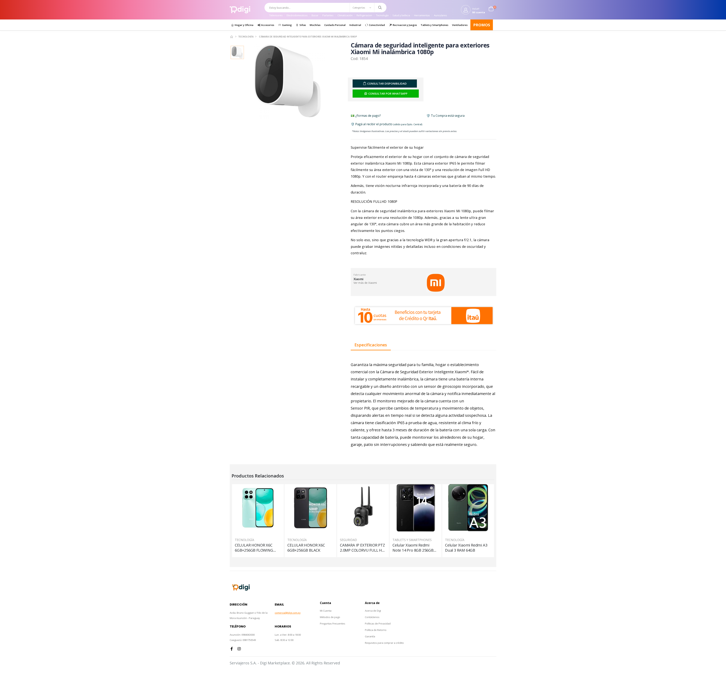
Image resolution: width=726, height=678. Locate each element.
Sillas (302, 25)
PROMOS (481, 24)
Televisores (276, 15)
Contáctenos (372, 617)
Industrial (355, 25)
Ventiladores (460, 25)
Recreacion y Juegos (404, 25)
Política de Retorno (375, 630)
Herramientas (422, 15)
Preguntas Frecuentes (332, 623)
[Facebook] (231, 649)
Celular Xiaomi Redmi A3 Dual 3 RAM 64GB (466, 548)
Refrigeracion (364, 15)
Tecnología (382, 15)
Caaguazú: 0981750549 (243, 640)
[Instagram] (239, 649)
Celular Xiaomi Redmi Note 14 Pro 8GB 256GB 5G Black (413, 548)
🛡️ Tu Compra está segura (445, 116)
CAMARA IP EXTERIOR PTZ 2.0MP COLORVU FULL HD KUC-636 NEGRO (362, 548)
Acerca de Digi (373, 610)
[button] (492, 9)
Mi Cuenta (325, 610)
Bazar (315, 15)
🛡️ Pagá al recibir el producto (386, 124)
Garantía (370, 636)
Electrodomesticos (297, 15)
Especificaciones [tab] (370, 345)
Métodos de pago (330, 617)
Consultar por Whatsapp (387, 93)
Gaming (287, 25)
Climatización (345, 15)
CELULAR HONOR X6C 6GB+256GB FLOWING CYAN (254, 548)
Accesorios (267, 25)
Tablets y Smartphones (434, 25)
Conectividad (376, 25)
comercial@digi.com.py (288, 612)
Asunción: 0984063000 (242, 634)
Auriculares (440, 15)
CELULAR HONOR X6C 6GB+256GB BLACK (306, 548)
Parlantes (328, 15)
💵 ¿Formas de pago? (366, 116)
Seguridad (348, 540)
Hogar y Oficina (243, 25)
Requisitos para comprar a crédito (384, 643)
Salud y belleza (401, 15)
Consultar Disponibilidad (387, 83)
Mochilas (315, 25)
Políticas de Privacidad (378, 623)
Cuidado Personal (335, 25)
